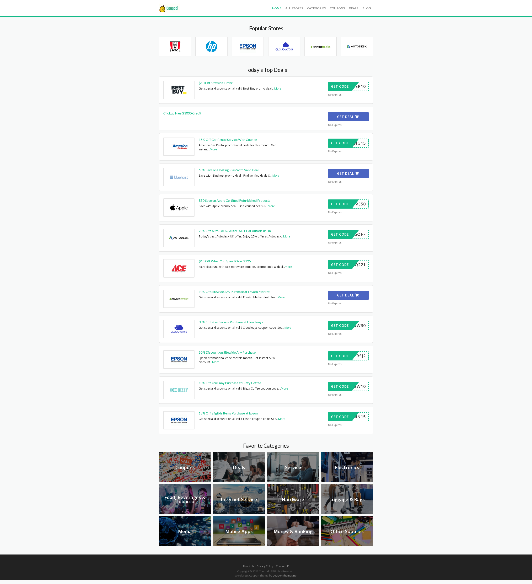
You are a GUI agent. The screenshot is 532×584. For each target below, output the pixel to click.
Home (276, 8)
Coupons (337, 8)
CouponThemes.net (285, 575)
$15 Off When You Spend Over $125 (225, 261)
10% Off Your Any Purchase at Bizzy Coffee (230, 383)
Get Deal (346, 116)
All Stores (294, 8)
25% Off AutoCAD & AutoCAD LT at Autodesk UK (235, 231)
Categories (316, 8)
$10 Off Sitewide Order (216, 83)
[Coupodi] (169, 8)
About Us (248, 566)
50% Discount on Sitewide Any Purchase (227, 352)
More (277, 88)
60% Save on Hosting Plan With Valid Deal (229, 170)
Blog (366, 8)
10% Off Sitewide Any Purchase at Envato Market (234, 292)
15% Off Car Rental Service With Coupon (228, 139)
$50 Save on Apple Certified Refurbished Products (234, 200)
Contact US (282, 566)
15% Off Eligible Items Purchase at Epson (228, 413)
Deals (353, 8)
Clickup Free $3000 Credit (182, 113)
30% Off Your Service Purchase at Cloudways (231, 322)
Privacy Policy (265, 566)
